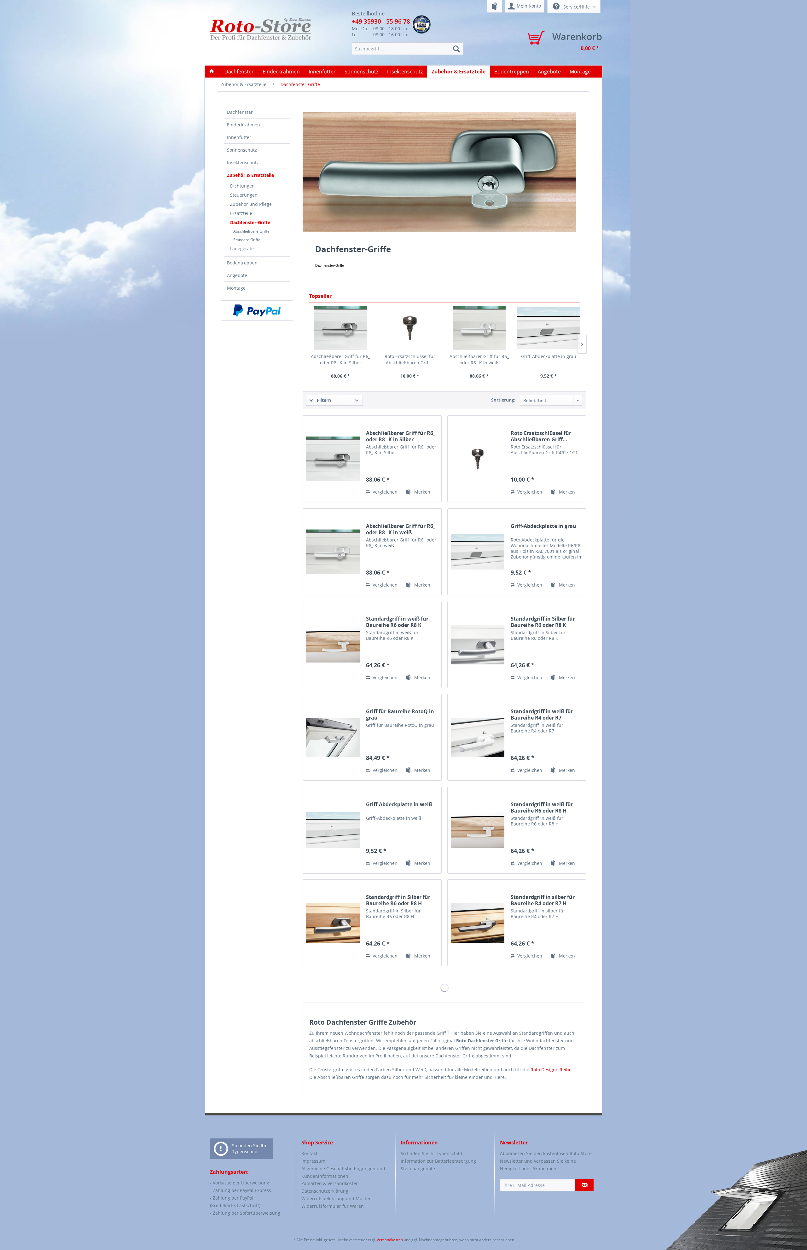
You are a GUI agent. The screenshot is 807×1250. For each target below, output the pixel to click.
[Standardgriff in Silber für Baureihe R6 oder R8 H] (333, 923)
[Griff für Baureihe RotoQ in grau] (333, 737)
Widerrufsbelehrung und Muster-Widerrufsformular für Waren (336, 1202)
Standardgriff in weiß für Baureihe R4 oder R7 (542, 714)
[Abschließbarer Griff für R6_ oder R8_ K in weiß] (479, 328)
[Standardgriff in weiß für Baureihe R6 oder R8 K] (333, 644)
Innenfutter (239, 137)
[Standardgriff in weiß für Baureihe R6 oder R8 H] (477, 830)
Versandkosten (390, 1239)
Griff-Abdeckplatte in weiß (399, 804)
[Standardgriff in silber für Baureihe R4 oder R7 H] (477, 923)
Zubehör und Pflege (251, 204)
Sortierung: (503, 400)
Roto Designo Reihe (551, 1070)
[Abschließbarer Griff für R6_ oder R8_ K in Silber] (340, 328)
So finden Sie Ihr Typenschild (249, 1149)
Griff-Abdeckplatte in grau (548, 356)
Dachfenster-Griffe (250, 222)
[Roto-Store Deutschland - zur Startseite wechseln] (260, 35)
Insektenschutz (243, 162)
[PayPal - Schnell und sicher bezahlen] (257, 310)
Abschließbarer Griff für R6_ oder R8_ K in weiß (479, 359)
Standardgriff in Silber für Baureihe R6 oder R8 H (398, 900)
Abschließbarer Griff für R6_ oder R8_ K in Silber (340, 359)
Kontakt (309, 1153)
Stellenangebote (418, 1169)
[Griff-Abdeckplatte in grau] (548, 328)
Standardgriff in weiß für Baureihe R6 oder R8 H (542, 807)
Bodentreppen (242, 263)
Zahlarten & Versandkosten (330, 1183)
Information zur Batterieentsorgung (438, 1161)
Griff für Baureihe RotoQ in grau (400, 714)
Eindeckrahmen (243, 125)
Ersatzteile (241, 213)
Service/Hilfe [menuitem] (576, 7)
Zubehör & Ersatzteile (250, 175)
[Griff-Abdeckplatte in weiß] (333, 830)
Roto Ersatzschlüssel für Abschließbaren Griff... (410, 359)
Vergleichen (384, 492)
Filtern (323, 400)
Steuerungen (244, 195)
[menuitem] (494, 6)
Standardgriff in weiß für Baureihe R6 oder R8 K (397, 622)
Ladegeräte (242, 249)
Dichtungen (242, 186)
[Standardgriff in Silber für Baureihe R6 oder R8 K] (477, 644)
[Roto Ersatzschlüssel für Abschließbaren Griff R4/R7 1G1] (409, 328)
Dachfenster (240, 112)
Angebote (237, 275)
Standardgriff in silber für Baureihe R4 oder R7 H (543, 900)
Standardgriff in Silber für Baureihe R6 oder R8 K (543, 622)
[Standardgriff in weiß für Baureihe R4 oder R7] (477, 737)
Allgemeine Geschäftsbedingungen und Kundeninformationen (343, 1172)
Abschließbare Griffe (251, 231)
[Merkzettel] (494, 6)
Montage (236, 288)
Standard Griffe (246, 239)
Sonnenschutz (242, 150)
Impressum (313, 1161)
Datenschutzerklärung (324, 1191)
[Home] (212, 72)
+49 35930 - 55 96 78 (381, 21)
